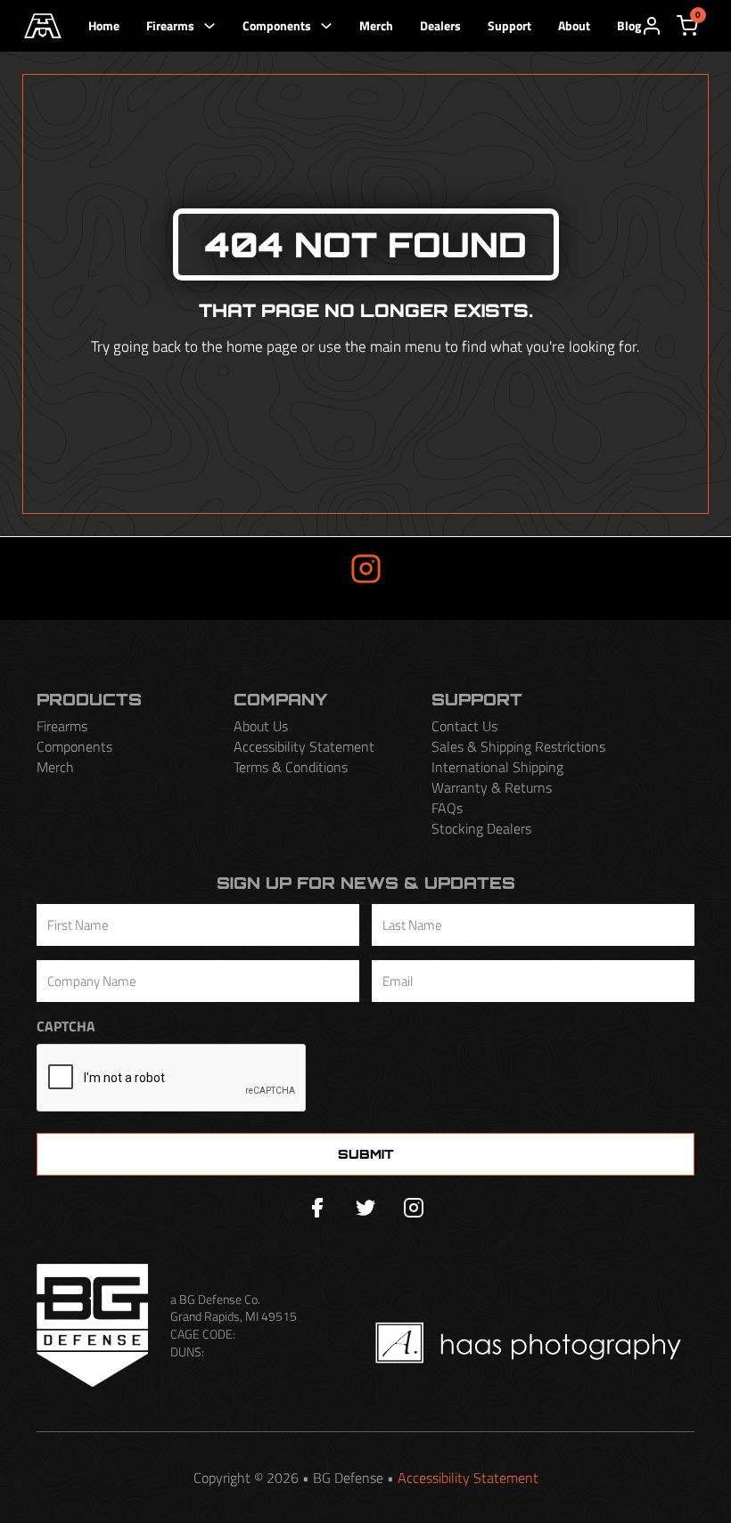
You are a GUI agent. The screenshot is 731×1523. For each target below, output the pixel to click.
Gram (422, 567)
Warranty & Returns (491, 788)
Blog (629, 25)
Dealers (440, 25)
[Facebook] (317, 1207)
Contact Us (464, 726)
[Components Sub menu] (326, 26)
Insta (309, 567)
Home (103, 25)
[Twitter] (365, 1207)
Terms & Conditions (291, 767)
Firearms (170, 25)
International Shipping (497, 767)
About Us (261, 726)
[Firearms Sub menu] (209, 26)
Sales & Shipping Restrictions (518, 747)
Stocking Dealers (481, 829)
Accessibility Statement (304, 747)
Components (276, 25)
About (574, 25)
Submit (366, 1153)
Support (509, 25)
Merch (376, 25)
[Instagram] (414, 1207)
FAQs (447, 808)
